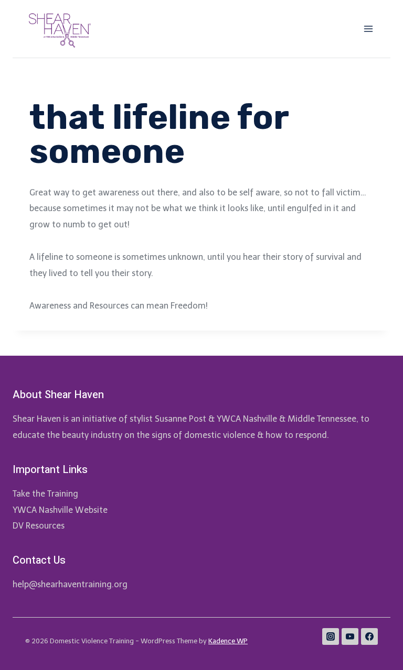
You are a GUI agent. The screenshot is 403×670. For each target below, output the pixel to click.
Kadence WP (228, 641)
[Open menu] (368, 28)
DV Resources (39, 526)
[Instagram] (330, 636)
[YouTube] (350, 636)
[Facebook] (369, 636)
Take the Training (45, 494)
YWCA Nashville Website (60, 510)
